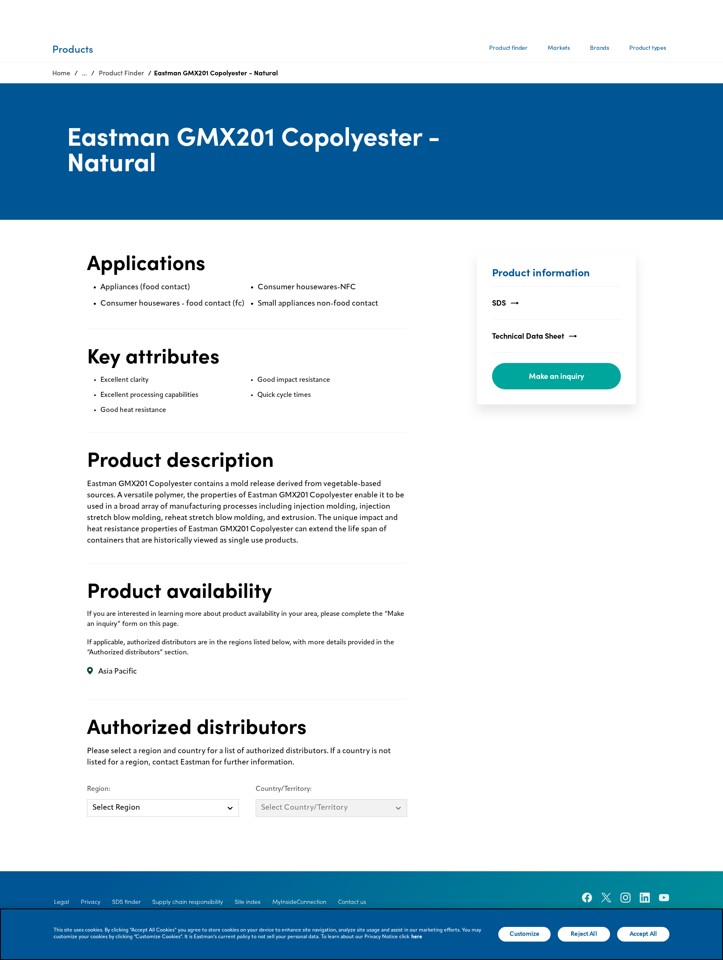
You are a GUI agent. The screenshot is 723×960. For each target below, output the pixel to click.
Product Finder (121, 73)
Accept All (643, 934)
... (84, 73)
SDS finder (126, 902)
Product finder (508, 47)
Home (61, 73)
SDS (499, 303)
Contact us (352, 902)
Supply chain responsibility (187, 902)
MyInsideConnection (299, 902)
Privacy (90, 902)
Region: (98, 789)
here (416, 936)
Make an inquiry (556, 376)
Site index (248, 902)
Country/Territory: (284, 789)
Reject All (584, 934)
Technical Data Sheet (528, 336)
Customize (524, 934)
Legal (61, 902)
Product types (647, 47)
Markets (559, 47)
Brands (599, 47)
